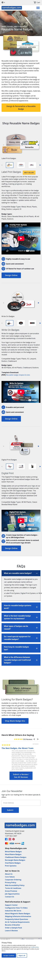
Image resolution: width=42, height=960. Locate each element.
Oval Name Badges (13, 863)
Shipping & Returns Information (18, 916)
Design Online (11, 275)
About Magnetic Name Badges (17, 913)
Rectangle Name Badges (15, 860)
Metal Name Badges (13, 851)
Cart (38, 2)
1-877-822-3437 (11, 836)
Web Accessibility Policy (14, 885)
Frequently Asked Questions (16, 919)
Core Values (10, 877)
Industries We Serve (13, 911)
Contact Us (9, 897)
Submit (10, 810)
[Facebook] (6, 839)
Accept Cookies (8, 955)
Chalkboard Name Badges (15, 857)
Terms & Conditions (13, 888)
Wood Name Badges (13, 854)
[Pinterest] (13, 839)
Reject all (22, 955)
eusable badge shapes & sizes (18, 375)
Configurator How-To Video (16, 908)
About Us (8, 874)
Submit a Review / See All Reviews (21, 775)
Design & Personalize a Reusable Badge (21, 107)
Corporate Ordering (13, 880)
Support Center (11, 905)
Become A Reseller (12, 925)
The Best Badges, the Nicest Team (17, 748)
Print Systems (10, 866)
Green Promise (11, 891)
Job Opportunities (12, 894)
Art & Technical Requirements (17, 922)
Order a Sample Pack (13, 928)
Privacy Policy (10, 882)
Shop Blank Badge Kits (15, 721)
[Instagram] (10, 839)
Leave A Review (11, 930)
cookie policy (35, 947)
